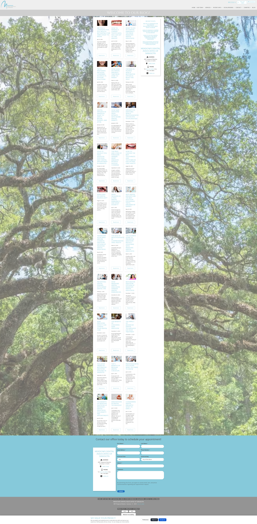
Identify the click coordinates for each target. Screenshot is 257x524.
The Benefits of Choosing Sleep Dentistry (116, 325)
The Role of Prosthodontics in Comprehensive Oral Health (118, 239)
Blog (253, 7)
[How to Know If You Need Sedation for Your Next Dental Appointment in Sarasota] (102, 146)
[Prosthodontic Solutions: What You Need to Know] (131, 359)
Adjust (124, 511)
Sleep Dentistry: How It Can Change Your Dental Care (102, 326)
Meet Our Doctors (115, 499)
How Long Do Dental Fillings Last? (102, 196)
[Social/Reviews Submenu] (234, 7)
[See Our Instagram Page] (231, 2)
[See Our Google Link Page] (233, 2)
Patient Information (130, 499)
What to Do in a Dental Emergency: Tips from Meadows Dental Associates (130, 33)
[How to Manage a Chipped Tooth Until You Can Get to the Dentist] (116, 23)
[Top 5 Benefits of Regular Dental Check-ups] (116, 359)
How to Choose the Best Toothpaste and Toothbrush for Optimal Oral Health (131, 157)
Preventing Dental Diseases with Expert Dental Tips (101, 285)
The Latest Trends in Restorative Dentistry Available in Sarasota (101, 368)
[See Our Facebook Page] (229, 2)
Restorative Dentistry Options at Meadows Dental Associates (130, 286)
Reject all (154, 519)
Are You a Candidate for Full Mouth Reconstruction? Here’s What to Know (104, 32)
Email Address (121, 450)
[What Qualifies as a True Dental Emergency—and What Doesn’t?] (116, 189)
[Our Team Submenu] (204, 7)
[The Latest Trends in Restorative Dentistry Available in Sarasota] (102, 359)
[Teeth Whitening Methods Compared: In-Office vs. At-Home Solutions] (102, 64)
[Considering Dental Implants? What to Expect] (131, 397)
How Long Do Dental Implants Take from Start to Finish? (115, 73)
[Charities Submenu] (250, 7)
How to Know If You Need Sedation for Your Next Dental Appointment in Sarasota (102, 157)
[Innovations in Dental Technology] (116, 397)
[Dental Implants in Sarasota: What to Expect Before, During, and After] (102, 105)
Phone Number (145, 450)
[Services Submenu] (211, 7)
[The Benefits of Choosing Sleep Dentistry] (116, 316)
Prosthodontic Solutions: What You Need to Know (132, 366)
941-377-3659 (150, 69)
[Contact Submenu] (242, 7)
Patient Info (217, 7)
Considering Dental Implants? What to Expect (131, 405)
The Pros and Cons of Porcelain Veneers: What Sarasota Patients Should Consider (116, 158)
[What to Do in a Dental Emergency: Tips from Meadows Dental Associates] (131, 23)
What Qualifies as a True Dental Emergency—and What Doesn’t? (116, 200)
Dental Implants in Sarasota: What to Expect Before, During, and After (102, 116)
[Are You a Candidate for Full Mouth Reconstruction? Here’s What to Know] (102, 23)
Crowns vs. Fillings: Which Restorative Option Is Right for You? (130, 74)
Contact (238, 7)
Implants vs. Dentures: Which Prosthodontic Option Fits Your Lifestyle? (132, 114)
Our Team (200, 7)
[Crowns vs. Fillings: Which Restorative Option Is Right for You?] (131, 64)
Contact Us (148, 499)
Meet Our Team (105, 499)
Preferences (145, 519)
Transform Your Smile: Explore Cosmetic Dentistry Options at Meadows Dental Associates (101, 242)
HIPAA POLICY (129, 508)
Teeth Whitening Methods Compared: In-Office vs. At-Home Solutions (102, 74)
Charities (247, 7)
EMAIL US (151, 73)
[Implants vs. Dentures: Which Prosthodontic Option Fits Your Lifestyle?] (131, 105)
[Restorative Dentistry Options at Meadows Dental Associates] (131, 277)
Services (207, 7)
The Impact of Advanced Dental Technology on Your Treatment (131, 327)
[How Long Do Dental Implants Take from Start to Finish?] (116, 64)
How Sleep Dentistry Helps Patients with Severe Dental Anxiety (116, 115)
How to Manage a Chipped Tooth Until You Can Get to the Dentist (116, 33)
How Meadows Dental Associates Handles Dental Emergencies (116, 287)
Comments (120, 469)
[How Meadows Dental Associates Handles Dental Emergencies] (116, 277)
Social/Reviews (228, 7)
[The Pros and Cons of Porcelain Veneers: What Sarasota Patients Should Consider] (116, 146)
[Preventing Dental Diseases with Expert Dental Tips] (102, 277)
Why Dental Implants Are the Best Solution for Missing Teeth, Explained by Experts (131, 200)
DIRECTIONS (152, 63)
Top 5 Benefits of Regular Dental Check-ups (115, 367)
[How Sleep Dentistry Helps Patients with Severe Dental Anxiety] (116, 105)
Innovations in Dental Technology (116, 403)
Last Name (144, 443)
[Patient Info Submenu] (222, 7)
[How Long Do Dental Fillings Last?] (102, 189)
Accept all (162, 519)
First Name (120, 443)
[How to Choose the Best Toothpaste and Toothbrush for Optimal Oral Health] (131, 146)
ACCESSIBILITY (136, 508)
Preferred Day (145, 456)
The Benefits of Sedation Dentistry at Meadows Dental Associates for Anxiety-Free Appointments (102, 408)
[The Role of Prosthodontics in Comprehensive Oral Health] (116, 231)
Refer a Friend (155, 499)
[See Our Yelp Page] (235, 2)
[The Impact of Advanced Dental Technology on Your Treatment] (131, 316)
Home (193, 7)
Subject (119, 463)
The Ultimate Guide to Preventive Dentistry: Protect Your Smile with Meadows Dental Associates (131, 243)
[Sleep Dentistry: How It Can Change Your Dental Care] (102, 316)
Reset (132, 511)
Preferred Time (121, 456)
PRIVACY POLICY (121, 508)
